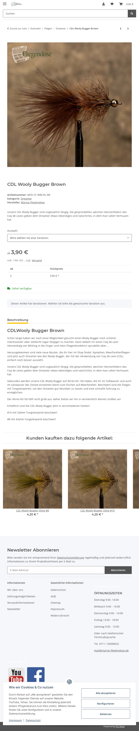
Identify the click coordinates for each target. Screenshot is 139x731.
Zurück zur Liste (18, 28)
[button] (103, 4)
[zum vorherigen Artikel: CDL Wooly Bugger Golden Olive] (120, 28)
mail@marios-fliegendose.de (111, 650)
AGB (53, 596)
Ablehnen (106, 714)
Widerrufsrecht (60, 615)
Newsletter (13, 609)
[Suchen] (132, 13)
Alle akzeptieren (106, 693)
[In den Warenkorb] (10, 40)
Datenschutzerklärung (70, 557)
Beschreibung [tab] (17, 320)
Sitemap (56, 602)
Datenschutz (33, 720)
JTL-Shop (120, 726)
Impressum (15, 720)
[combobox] (69, 238)
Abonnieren (118, 570)
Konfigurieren (105, 703)
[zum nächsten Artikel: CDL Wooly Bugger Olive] (128, 28)
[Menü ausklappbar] (5, 2)
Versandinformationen (21, 602)
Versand (37, 260)
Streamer (26, 198)
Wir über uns (15, 590)
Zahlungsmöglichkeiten (21, 596)
